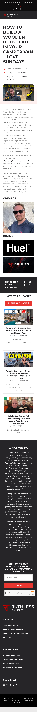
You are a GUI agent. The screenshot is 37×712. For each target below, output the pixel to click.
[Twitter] (4, 685)
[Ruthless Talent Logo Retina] (10, 14)
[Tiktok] (10, 685)
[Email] (24, 287)
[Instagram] (7, 685)
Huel (13, 77)
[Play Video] (18, 92)
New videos (21, 73)
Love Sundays (22, 77)
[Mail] (16, 685)
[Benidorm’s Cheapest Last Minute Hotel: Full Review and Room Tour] (18, 317)
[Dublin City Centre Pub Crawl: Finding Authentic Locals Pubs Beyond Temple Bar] (18, 405)
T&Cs (23, 700)
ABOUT (20, 702)
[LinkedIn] (24, 284)
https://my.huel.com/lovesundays (17, 161)
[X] (30, 282)
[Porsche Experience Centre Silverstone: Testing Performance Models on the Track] (18, 359)
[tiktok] (20, 9)
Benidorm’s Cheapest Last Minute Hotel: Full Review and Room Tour (18, 330)
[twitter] (13, 9)
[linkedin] (23, 9)
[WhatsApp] (30, 284)
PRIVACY (29, 700)
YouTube (10, 79)
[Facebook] (24, 282)
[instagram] (16, 9)
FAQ (15, 702)
